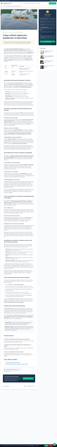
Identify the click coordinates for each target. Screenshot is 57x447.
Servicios (25, 3)
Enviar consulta (52, 3)
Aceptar (46, 445)
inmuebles (18, 264)
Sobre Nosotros (33, 3)
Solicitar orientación (27, 378)
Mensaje (41, 34)
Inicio (22, 3)
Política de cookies (31, 445)
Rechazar (50, 445)
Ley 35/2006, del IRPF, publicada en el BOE (12, 362)
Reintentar (41, 29)
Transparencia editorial (7, 371)
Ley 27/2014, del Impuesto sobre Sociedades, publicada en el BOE (16, 364)
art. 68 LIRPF (10, 192)
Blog (28, 3)
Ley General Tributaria (10, 298)
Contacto (38, 3)
